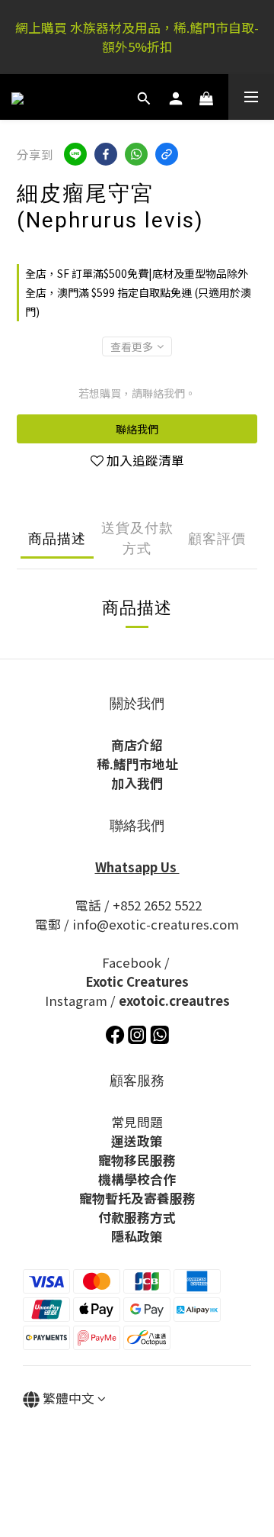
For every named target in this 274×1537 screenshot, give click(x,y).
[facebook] (105, 154)
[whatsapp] (136, 154)
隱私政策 (137, 1236)
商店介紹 (137, 745)
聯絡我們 (137, 429)
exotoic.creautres (174, 1000)
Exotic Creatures (137, 981)
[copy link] (166, 154)
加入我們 (137, 783)
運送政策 (137, 1141)
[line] (75, 154)
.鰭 (118, 764)
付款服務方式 (137, 1217)
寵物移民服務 (137, 1160)
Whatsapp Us (137, 867)
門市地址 (152, 764)
